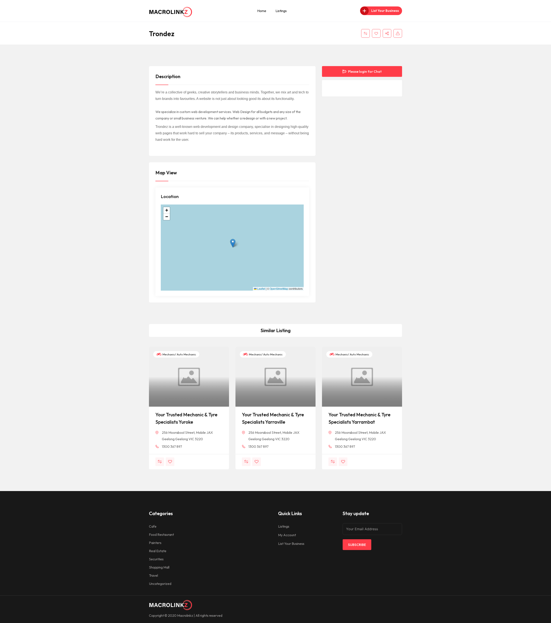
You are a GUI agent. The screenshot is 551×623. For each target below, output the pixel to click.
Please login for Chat (364, 71)
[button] (232, 243)
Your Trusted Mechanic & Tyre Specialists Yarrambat (359, 418)
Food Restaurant (161, 534)
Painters (155, 543)
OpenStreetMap (279, 288)
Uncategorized (160, 583)
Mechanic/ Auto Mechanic (179, 354)
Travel (153, 575)
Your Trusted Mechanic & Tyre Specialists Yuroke (186, 418)
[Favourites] (376, 33)
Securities (156, 559)
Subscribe (357, 544)
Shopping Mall (159, 567)
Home (261, 11)
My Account (287, 535)
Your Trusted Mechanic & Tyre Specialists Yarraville (273, 418)
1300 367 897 (172, 446)
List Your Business (291, 543)
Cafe (152, 526)
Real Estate (157, 551)
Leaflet (261, 288)
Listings (281, 11)
